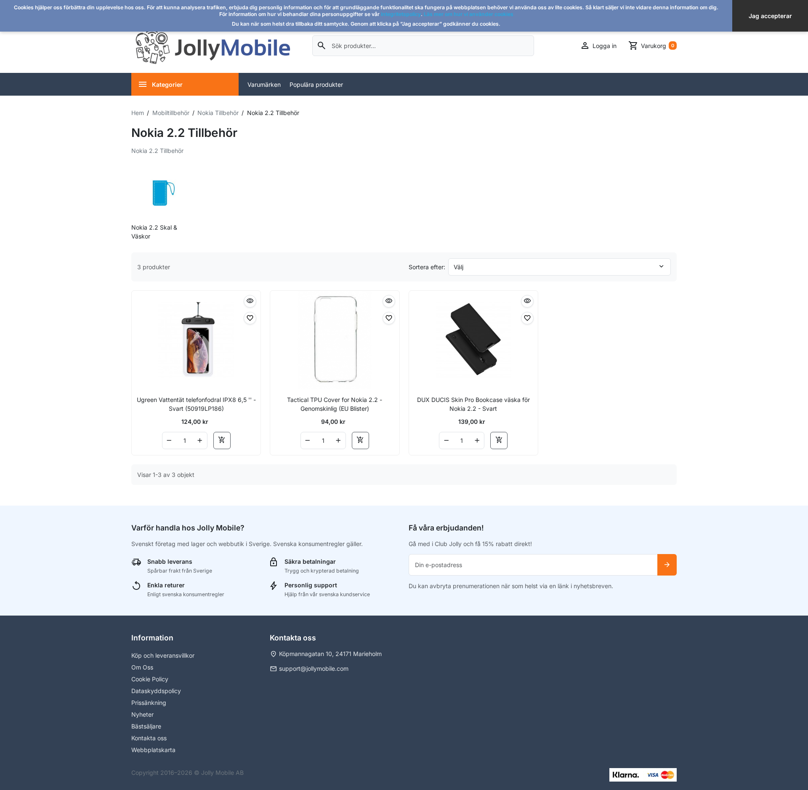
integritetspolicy (401, 14)
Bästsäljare (146, 726)
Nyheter (142, 714)
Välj (458, 266)
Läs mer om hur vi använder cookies (468, 14)
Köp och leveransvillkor (162, 655)
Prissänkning (148, 702)
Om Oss (142, 667)
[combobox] (423, 45)
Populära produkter (316, 84)
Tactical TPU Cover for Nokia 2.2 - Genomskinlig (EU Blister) (334, 404)
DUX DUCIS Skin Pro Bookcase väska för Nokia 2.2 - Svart (473, 404)
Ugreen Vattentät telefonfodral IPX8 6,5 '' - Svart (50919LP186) (196, 404)
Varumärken (264, 84)
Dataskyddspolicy (156, 690)
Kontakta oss (149, 738)
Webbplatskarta (153, 749)
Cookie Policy (149, 679)
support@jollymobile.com (313, 668)
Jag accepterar (770, 15)
